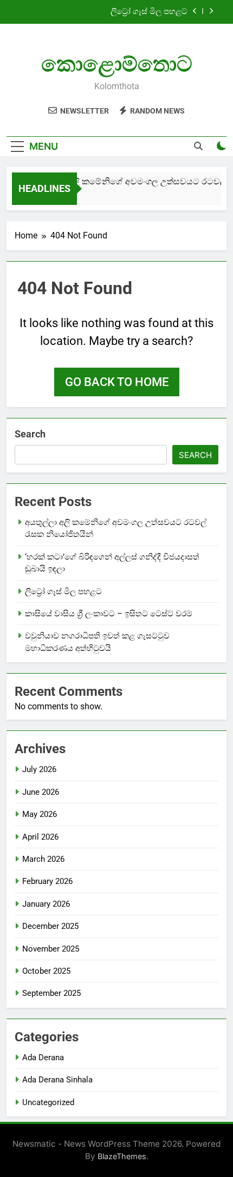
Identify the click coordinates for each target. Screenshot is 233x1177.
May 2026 (39, 814)
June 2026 (40, 792)
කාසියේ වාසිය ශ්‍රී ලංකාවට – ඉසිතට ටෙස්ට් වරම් (108, 614)
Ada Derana (43, 1057)
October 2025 (46, 971)
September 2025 (51, 993)
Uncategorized (48, 1102)
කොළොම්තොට (116, 64)
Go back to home (117, 382)
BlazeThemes (122, 1156)
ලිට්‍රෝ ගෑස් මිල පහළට (149, 12)
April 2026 (40, 837)
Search (30, 434)
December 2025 (50, 926)
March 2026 (43, 859)
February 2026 (47, 881)
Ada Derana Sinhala (57, 1080)
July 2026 (39, 769)
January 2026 (46, 904)
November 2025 (50, 949)
